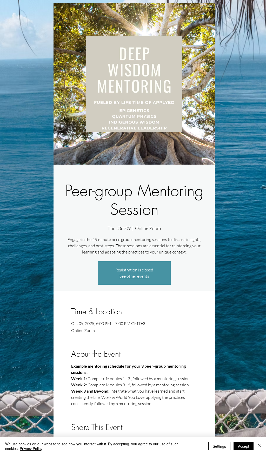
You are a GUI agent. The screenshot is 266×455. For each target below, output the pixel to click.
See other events (134, 276)
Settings (219, 446)
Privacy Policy (31, 448)
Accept (243, 446)
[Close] (260, 446)
